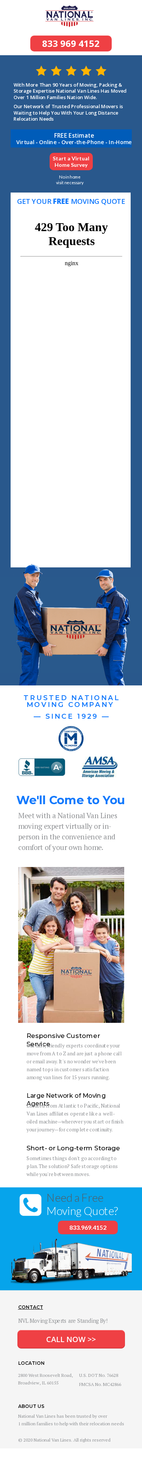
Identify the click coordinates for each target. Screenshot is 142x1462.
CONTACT (30, 1307)
